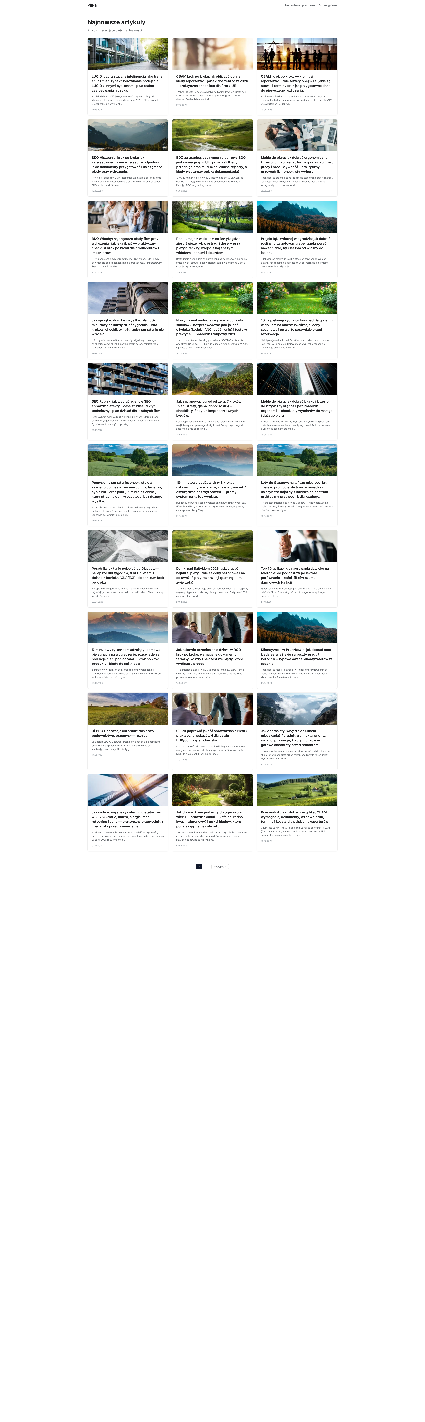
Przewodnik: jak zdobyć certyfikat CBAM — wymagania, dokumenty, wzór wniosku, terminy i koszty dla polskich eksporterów (296, 817)
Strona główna (328, 5)
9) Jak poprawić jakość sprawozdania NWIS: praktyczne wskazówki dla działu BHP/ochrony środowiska (211, 735)
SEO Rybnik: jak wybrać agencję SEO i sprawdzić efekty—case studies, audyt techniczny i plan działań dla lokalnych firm (126, 406)
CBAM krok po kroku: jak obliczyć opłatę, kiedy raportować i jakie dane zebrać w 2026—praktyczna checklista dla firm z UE (212, 81)
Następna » (220, 866)
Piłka (92, 5)
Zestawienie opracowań (300, 5)
